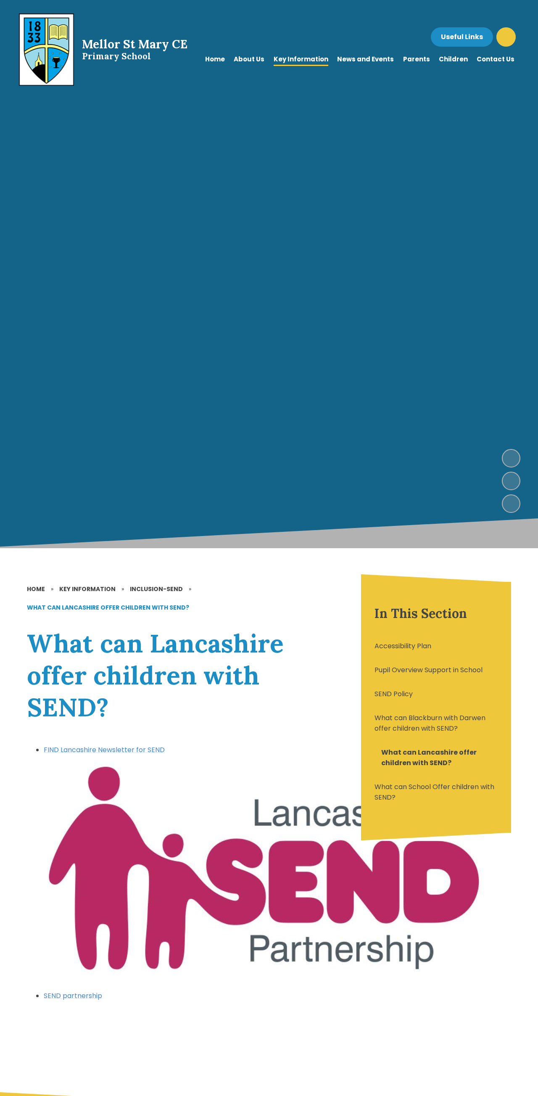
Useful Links (462, 37)
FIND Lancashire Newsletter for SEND (104, 750)
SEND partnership (73, 996)
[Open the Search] (506, 37)
